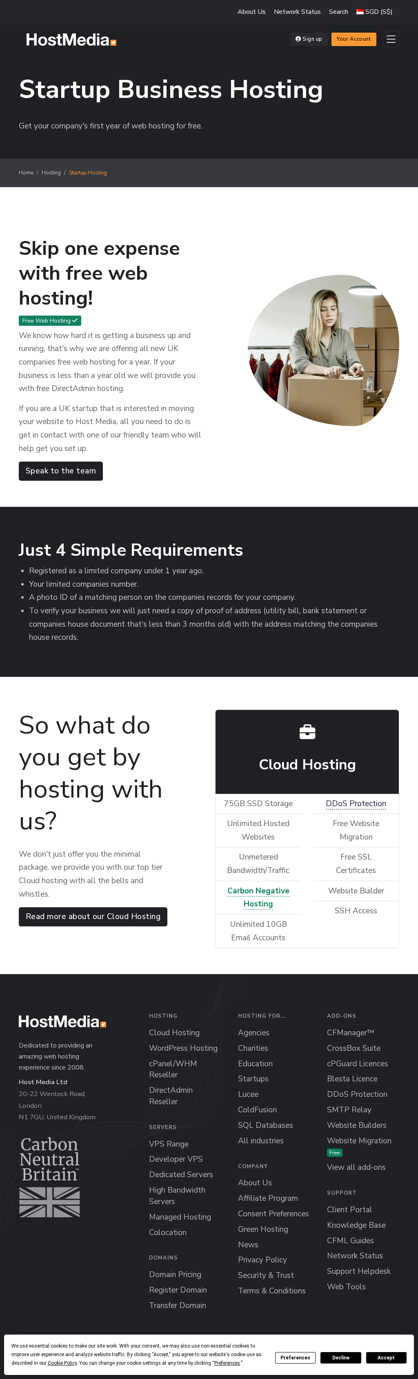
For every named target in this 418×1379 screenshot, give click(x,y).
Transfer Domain (177, 1305)
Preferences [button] (227, 1363)
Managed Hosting (180, 1217)
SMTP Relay (349, 1110)
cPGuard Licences (357, 1064)
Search (338, 11)
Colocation (168, 1232)
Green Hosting (263, 1229)
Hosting (51, 173)
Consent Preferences (273, 1214)
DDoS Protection (356, 803)
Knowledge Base (356, 1225)
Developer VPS (176, 1159)
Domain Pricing (175, 1274)
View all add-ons (356, 1167)
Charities (253, 1048)
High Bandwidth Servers (177, 1196)
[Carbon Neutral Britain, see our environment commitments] (49, 1177)
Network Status (297, 11)
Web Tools (346, 1287)
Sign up (312, 39)
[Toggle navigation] (391, 39)
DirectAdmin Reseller (171, 1096)
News (248, 1245)
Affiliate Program (268, 1198)
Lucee (248, 1094)
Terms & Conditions (272, 1291)
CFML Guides (350, 1240)
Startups (253, 1079)
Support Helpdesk (359, 1271)
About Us (252, 11)
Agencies (253, 1033)
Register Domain (178, 1290)
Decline (340, 1358)
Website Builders (357, 1125)
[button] (374, 11)
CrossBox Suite (353, 1048)
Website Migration (359, 1146)
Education (255, 1064)
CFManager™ (350, 1033)
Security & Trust (266, 1275)
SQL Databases (265, 1125)
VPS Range (169, 1144)
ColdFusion (257, 1110)
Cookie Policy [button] (62, 1363)
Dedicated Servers (181, 1174)
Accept (386, 1358)
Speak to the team (61, 471)
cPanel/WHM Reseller (173, 1070)
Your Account (354, 39)
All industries (261, 1141)
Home (26, 173)
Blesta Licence (352, 1079)
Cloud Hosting (174, 1033)
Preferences (295, 1358)
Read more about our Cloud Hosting (93, 916)
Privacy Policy (262, 1260)
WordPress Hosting (183, 1048)
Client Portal (349, 1209)
